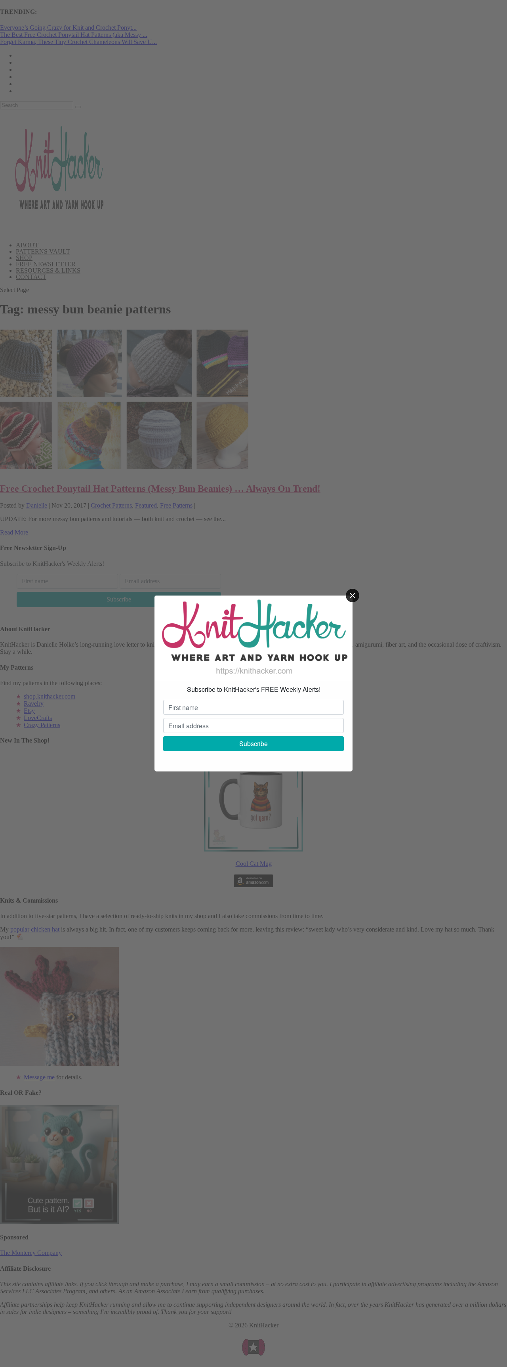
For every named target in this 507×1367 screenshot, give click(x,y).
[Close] (352, 595)
